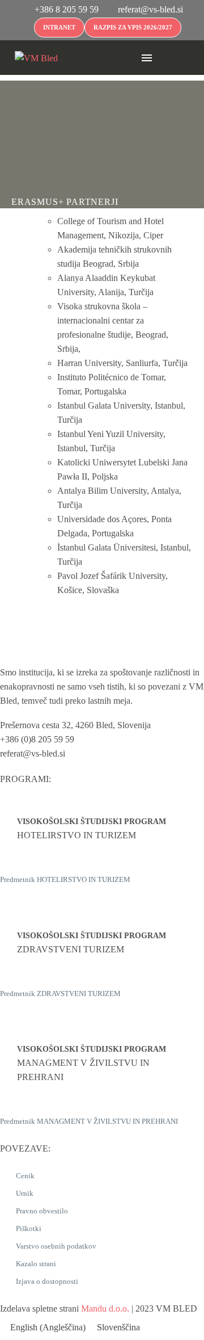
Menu (147, 57)
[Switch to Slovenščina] (179, 57)
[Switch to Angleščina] (167, 57)
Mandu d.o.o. (105, 1308)
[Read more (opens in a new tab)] (59, 10)
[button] (126, 58)
